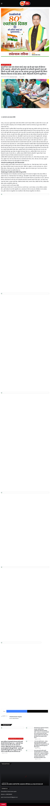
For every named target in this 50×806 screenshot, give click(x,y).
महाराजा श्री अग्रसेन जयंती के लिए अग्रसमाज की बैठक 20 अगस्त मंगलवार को (22, 784)
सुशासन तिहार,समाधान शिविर (6, 64)
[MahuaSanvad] (25, 3)
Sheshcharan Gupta (13, 76)
